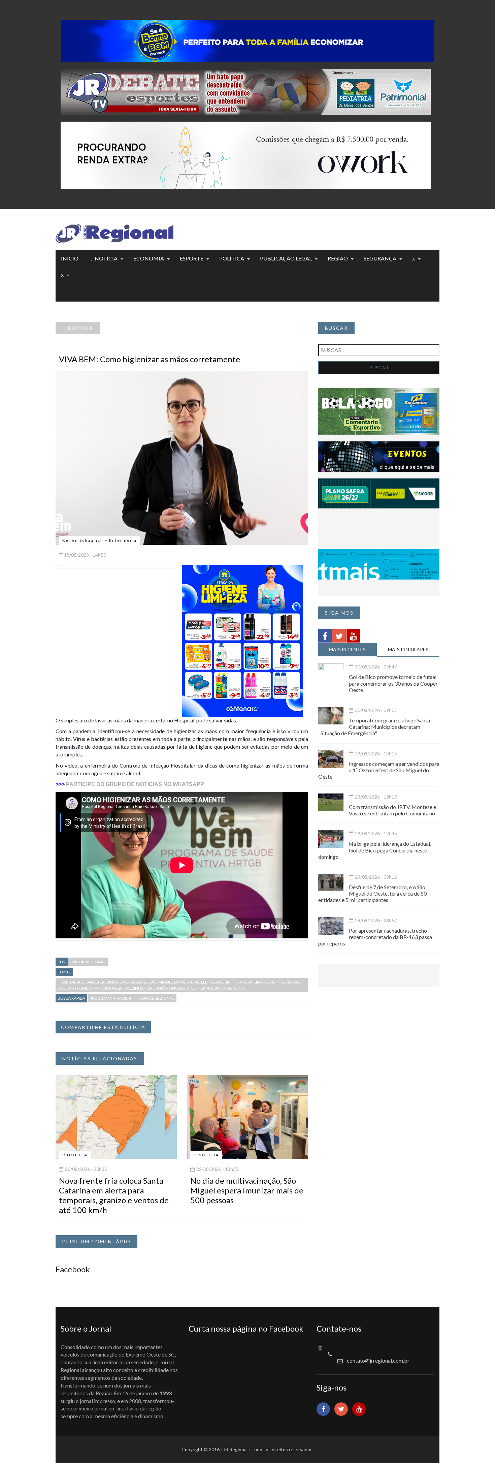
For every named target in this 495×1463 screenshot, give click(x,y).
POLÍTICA (231, 258)
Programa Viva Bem (110, 998)
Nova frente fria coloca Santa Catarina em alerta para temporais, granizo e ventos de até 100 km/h (114, 1195)
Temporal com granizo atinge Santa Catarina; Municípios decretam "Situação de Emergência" (374, 726)
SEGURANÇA (380, 258)
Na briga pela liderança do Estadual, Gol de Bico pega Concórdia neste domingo (374, 850)
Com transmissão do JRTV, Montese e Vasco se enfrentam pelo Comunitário (392, 810)
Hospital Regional (154, 998)
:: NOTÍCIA (104, 258)
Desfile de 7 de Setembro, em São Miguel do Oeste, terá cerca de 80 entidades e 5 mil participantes (372, 893)
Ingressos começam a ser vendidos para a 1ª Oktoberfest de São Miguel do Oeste (378, 770)
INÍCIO (69, 258)
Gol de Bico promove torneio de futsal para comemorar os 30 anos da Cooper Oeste (393, 683)
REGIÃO (338, 258)
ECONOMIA (148, 258)
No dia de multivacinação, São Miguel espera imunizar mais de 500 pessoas (246, 1190)
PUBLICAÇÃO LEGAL (286, 258)
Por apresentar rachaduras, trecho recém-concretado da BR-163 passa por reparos (375, 936)
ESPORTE (191, 258)
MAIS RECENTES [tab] (347, 649)
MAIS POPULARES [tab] (408, 649)
